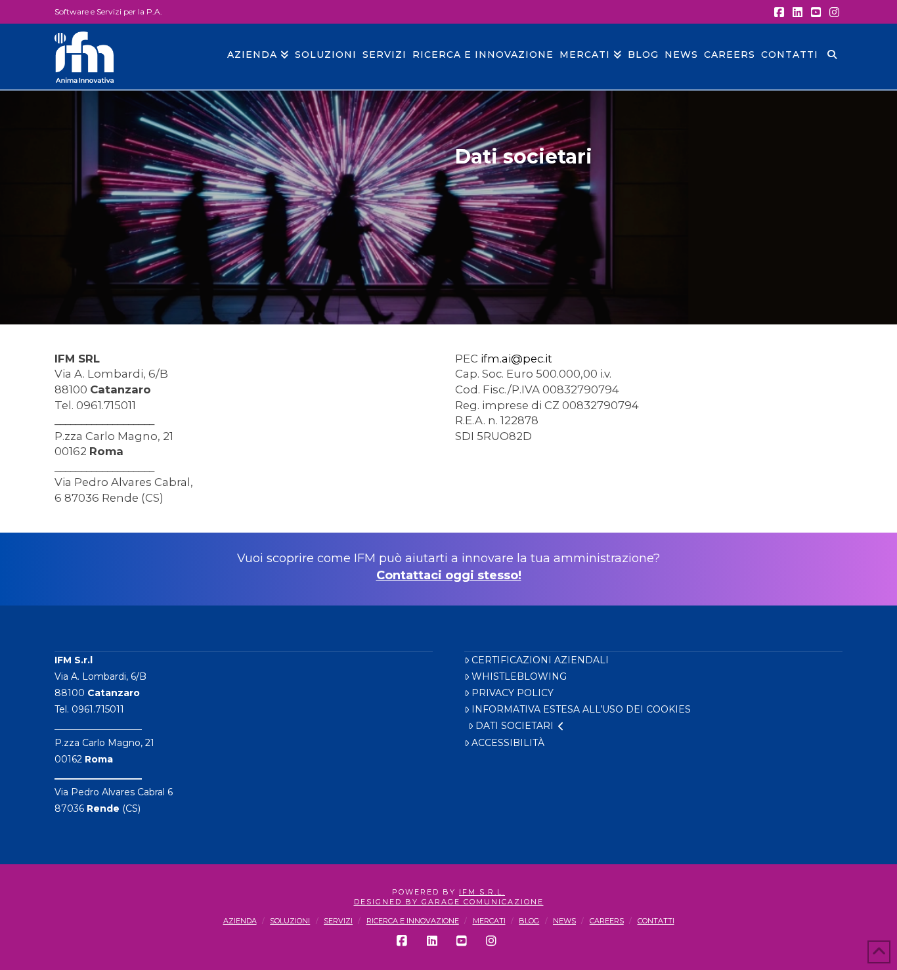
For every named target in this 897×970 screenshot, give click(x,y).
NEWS (564, 920)
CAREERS (607, 920)
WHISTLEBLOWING (519, 676)
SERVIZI (338, 920)
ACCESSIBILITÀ (507, 743)
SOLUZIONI (290, 920)
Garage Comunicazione (483, 901)
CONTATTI (656, 920)
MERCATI (489, 920)
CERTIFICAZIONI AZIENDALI (540, 660)
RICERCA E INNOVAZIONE (412, 920)
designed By (388, 901)
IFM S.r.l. (482, 891)
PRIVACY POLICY (512, 693)
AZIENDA (240, 920)
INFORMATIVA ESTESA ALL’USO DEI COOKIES (581, 709)
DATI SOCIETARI (514, 726)
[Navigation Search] (831, 56)
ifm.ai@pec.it (516, 358)
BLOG (529, 920)
